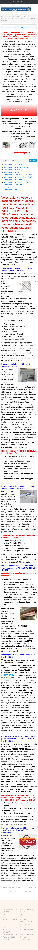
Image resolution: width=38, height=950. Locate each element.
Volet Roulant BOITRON (13, 165)
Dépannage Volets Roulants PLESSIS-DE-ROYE (10, 936)
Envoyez (33, 160)
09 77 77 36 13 (19, 1)
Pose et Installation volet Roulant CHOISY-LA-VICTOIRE (19, 887)
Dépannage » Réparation (8, 16)
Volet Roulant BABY (11, 172)
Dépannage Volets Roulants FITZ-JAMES (27, 911)
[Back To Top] (33, 945)
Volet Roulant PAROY (12, 170)
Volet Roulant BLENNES (13, 180)
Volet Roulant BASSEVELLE (14, 190)
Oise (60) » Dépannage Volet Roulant (18, 18)
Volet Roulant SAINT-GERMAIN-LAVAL (19, 167)
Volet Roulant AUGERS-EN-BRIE (16, 182)
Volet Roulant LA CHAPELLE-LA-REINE (19, 175)
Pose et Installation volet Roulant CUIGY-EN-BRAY (18, 892)
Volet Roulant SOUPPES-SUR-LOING (18, 177)
